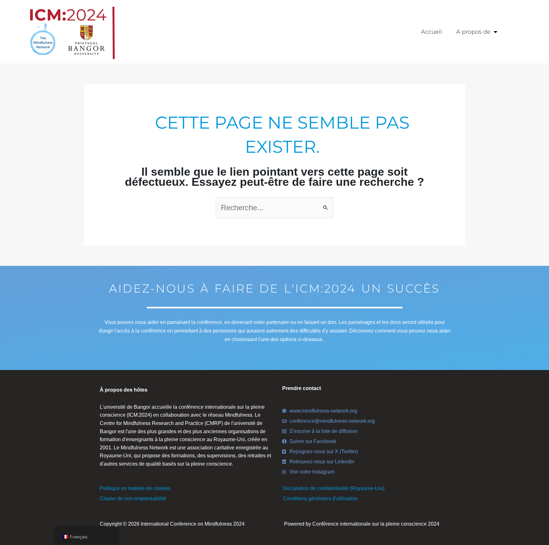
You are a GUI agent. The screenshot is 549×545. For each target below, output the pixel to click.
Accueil (431, 31)
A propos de (473, 31)
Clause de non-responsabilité (133, 498)
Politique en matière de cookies (135, 488)
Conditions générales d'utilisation (320, 498)
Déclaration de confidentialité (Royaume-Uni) (333, 488)
